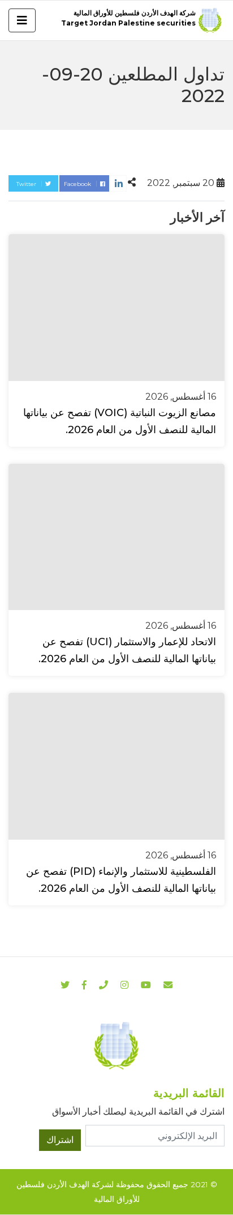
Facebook (78, 184)
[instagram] (146, 985)
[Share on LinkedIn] (118, 183)
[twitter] (65, 985)
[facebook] (84, 985)
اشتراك (60, 1139)
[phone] (103, 985)
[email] (167, 985)
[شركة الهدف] (116, 1045)
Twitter (27, 184)
